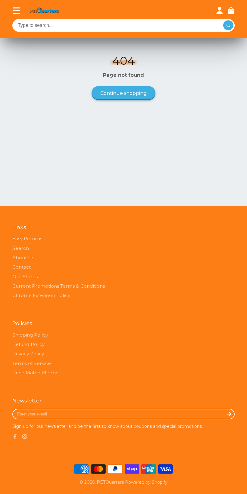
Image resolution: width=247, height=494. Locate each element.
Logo (44, 11)
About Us (23, 257)
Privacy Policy (28, 354)
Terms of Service (31, 363)
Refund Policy (28, 344)
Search (20, 248)
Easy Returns (27, 238)
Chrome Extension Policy (41, 295)
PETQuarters (110, 482)
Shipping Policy (30, 335)
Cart (231, 10)
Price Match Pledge (35, 373)
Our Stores (25, 276)
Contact (21, 267)
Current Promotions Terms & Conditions (58, 286)
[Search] (228, 25)
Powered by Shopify (146, 482)
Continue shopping (123, 93)
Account (219, 10)
